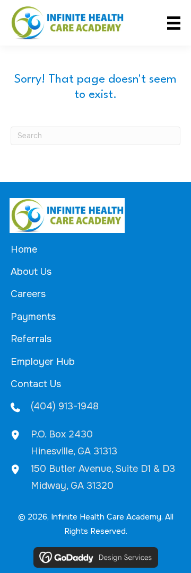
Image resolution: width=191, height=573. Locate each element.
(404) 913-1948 (65, 406)
